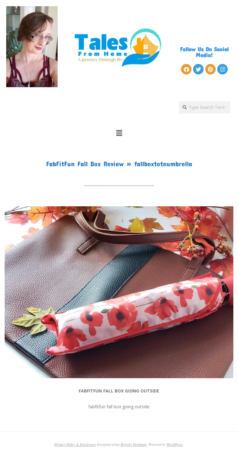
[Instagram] (222, 69)
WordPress (174, 444)
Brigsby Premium (134, 444)
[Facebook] (186, 69)
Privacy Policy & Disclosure (75, 444)
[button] (119, 133)
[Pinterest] (210, 69)
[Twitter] (198, 69)
